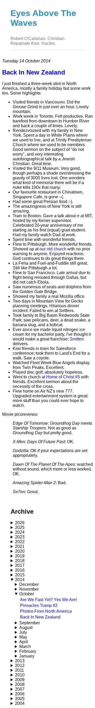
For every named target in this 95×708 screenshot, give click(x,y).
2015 (20, 575)
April (23, 642)
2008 (20, 684)
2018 (20, 560)
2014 (20, 579)
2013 (20, 661)
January (26, 656)
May (23, 637)
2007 (20, 689)
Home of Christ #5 (63, 377)
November (29, 589)
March (25, 646)
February (27, 651)
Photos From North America (46, 611)
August (25, 627)
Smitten (77, 339)
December (29, 584)
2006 (20, 694)
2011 (19, 670)
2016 (20, 570)
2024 (20, 532)
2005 (20, 698)
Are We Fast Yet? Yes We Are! (48, 599)
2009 (20, 679)
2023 (20, 537)
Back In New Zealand (40, 617)
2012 (20, 665)
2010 (20, 675)
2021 (20, 546)
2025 (20, 527)
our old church (53, 249)
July (23, 632)
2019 (20, 556)
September (29, 623)
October (26, 594)
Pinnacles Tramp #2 (39, 605)
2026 (20, 523)
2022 (20, 541)
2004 (20, 703)
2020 (20, 551)
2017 (20, 565)
